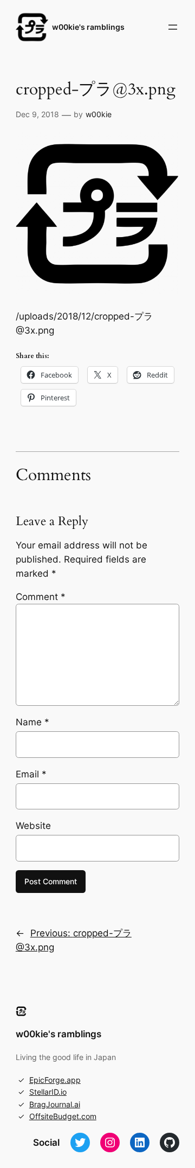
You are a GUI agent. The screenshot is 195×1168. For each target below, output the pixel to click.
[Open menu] (172, 27)
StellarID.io (48, 1091)
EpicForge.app (55, 1079)
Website (33, 825)
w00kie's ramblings (88, 26)
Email (31, 774)
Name (32, 722)
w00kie (99, 114)
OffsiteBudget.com (62, 1116)
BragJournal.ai (54, 1104)
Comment (41, 596)
